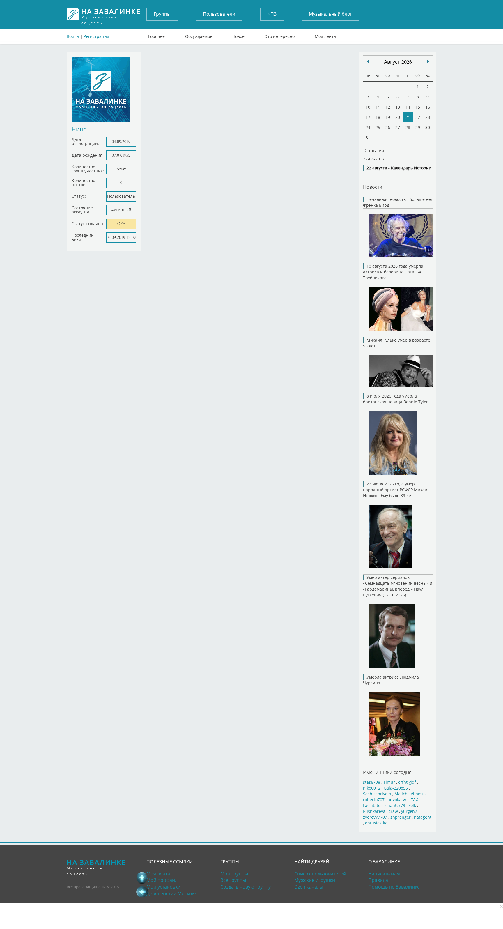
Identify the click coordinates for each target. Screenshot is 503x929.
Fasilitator (372, 805)
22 (417, 117)
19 (387, 117)
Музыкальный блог (330, 14)
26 (387, 127)
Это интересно (280, 34)
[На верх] (142, 878)
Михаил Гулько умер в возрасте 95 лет (396, 343)
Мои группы (234, 873)
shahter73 (395, 805)
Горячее (156, 34)
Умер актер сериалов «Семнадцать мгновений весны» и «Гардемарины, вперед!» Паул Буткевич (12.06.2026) (397, 586)
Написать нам (384, 873)
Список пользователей (320, 873)
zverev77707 (375, 817)
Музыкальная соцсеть (111, 14)
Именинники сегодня (387, 772)
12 (387, 107)
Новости (372, 187)
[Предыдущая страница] (142, 892)
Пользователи (219, 14)
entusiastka (376, 823)
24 (368, 127)
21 (407, 117)
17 (368, 117)
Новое (238, 34)
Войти (73, 36)
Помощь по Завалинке (394, 887)
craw (393, 811)
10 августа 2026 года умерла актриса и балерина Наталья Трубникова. (393, 271)
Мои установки (163, 887)
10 (368, 107)
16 (427, 107)
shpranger (400, 817)
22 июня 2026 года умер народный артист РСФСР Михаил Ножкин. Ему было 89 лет (396, 489)
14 (407, 107)
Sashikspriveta (377, 793)
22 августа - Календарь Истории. (399, 168)
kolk (412, 805)
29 (417, 127)
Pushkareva (375, 811)
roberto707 (374, 799)
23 (427, 117)
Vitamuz (418, 793)
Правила (378, 880)
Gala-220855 (396, 788)
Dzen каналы (308, 887)
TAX (414, 799)
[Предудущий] (428, 61)
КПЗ (272, 14)
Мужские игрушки (314, 880)
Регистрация (96, 36)
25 (378, 127)
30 (427, 127)
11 (378, 107)
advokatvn (398, 799)
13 (397, 107)
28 (407, 127)
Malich (401, 793)
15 (417, 107)
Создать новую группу (245, 887)
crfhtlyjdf (407, 782)
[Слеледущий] (367, 61)
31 (368, 137)
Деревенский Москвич (172, 893)
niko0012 (371, 788)
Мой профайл (162, 880)
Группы (162, 14)
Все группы (233, 880)
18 (378, 117)
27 (397, 127)
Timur (389, 782)
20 (397, 117)
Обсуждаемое (198, 34)
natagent (422, 817)
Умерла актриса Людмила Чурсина (391, 680)
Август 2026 (398, 61)
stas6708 (371, 782)
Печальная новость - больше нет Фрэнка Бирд (398, 202)
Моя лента (325, 34)
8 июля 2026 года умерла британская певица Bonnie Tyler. (396, 399)
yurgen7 (409, 811)
